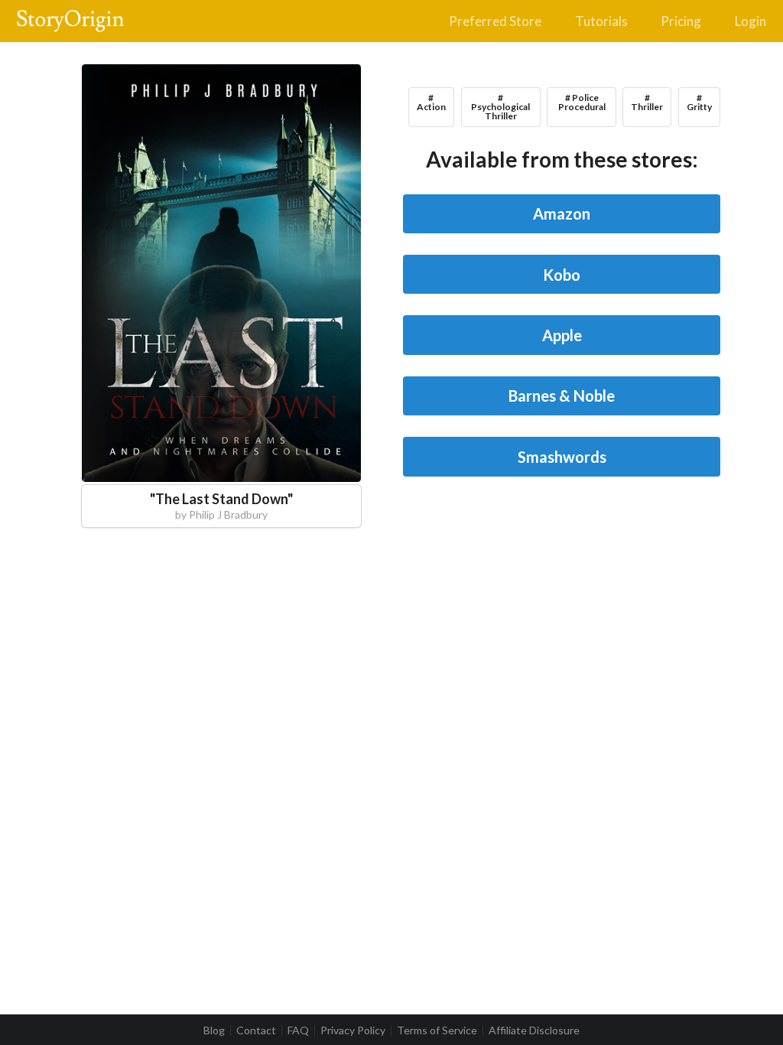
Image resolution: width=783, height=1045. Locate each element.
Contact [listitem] (256, 1030)
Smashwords (562, 457)
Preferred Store (495, 21)
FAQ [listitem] (298, 1030)
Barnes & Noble (561, 395)
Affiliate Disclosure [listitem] (534, 1030)
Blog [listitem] (214, 1030)
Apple (562, 335)
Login (750, 21)
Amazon (561, 213)
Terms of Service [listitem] (437, 1030)
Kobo (561, 274)
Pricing (681, 21)
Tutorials (601, 21)
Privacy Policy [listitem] (352, 1030)
